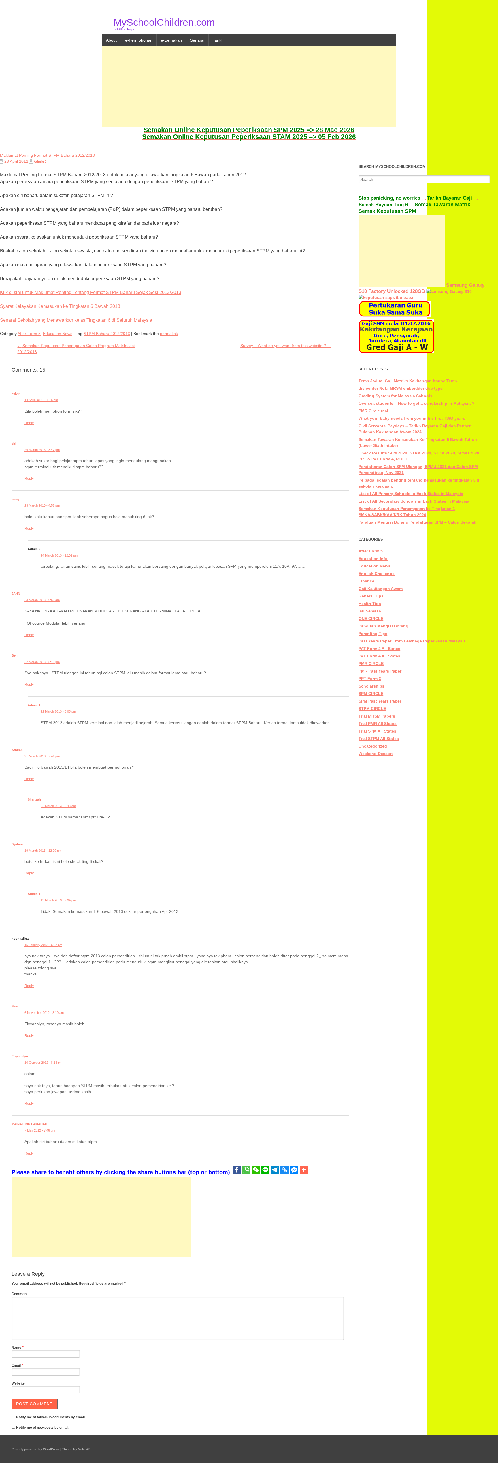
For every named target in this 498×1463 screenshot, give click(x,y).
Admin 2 (40, 161)
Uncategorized (373, 746)
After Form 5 (29, 333)
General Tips (371, 596)
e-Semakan (171, 40)
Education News (57, 333)
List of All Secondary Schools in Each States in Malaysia (414, 501)
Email (17, 1365)
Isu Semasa (370, 611)
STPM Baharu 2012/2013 (107, 333)
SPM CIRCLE (371, 693)
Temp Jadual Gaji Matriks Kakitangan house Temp (408, 381)
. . (393, 198)
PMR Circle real (373, 411)
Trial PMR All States (378, 723)
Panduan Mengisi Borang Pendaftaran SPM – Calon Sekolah (417, 522)
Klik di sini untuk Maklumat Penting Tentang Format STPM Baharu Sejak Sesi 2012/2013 (90, 292)
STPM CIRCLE (372, 708)
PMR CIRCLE (371, 663)
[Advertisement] (249, 86)
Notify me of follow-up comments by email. (51, 1417)
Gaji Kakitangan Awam (381, 588)
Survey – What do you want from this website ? (285, 345)
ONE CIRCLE (371, 618)
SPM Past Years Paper (380, 701)
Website (18, 1383)
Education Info (373, 558)
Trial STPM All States (379, 738)
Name (18, 1348)
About (111, 40)
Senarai (197, 40)
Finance (366, 581)
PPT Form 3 (370, 678)
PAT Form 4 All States (379, 656)
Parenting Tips (373, 633)
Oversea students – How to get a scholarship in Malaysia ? (416, 403)
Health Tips (370, 603)
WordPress (51, 1449)
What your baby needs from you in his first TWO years (412, 418)
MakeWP (84, 1449)
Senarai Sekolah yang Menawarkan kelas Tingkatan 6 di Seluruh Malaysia (76, 320)
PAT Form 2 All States (379, 648)
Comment (20, 1294)
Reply (29, 423)
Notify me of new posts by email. (42, 1427)
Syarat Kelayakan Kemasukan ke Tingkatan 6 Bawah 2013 (60, 306)
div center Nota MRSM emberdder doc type (401, 388)
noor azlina (20, 938)
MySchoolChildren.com (164, 22)
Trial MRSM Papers (377, 716)
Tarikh (218, 40)
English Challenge (377, 573)
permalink (169, 333)
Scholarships (371, 686)
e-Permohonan (138, 40)
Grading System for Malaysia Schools (395, 396)
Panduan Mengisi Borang (383, 626)
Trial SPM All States (377, 731)
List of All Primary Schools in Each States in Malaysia (411, 493)
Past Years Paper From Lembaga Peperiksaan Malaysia (412, 641)
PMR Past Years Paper (380, 671)
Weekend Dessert (376, 753)
